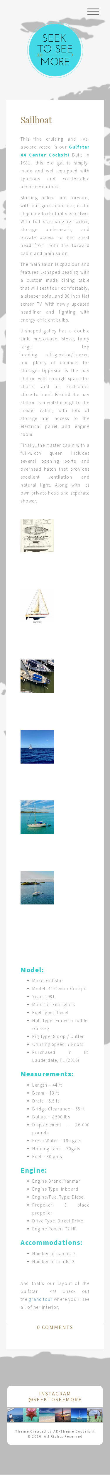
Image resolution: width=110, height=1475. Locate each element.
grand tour (41, 1299)
